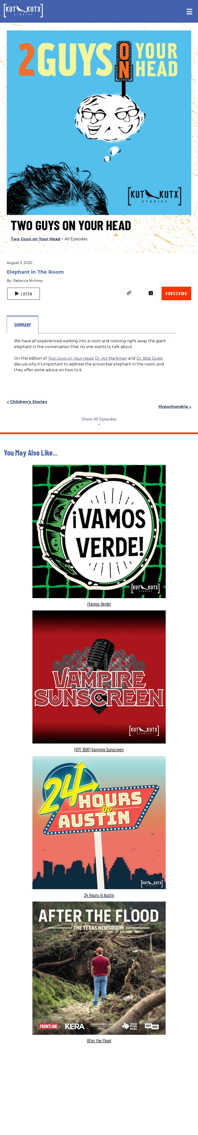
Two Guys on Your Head (35, 239)
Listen (26, 293)
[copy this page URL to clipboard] (129, 293)
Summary (22, 325)
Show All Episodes (99, 419)
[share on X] (151, 293)
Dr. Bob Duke (149, 358)
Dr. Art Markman (111, 358)
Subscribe (176, 293)
